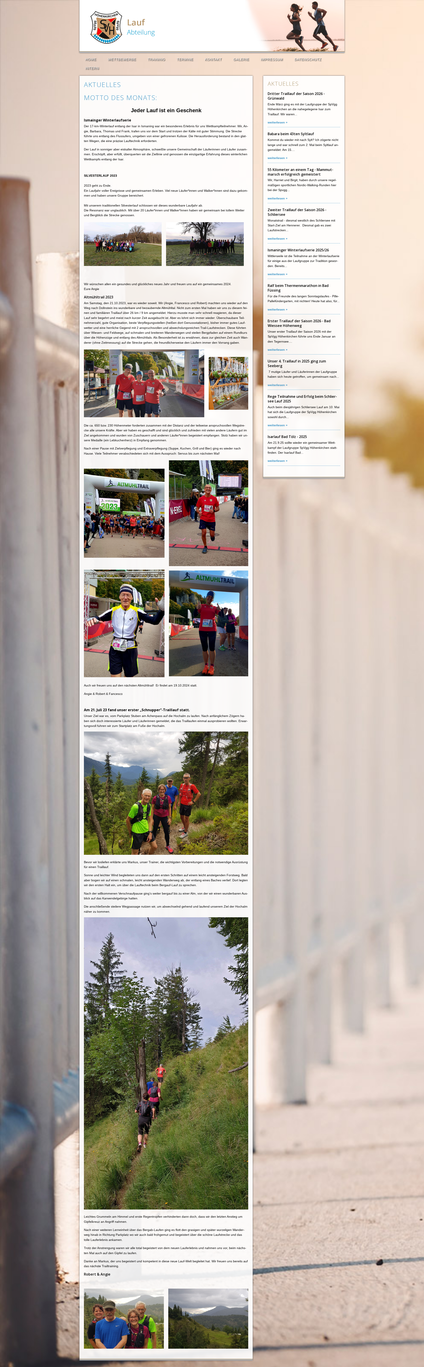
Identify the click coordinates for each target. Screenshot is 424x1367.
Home (90, 59)
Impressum (272, 59)
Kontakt (213, 59)
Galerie (241, 59)
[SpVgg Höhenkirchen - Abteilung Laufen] (131, 42)
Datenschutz (307, 59)
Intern (92, 68)
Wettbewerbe (122, 59)
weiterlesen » (278, 122)
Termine (185, 59)
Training (156, 59)
